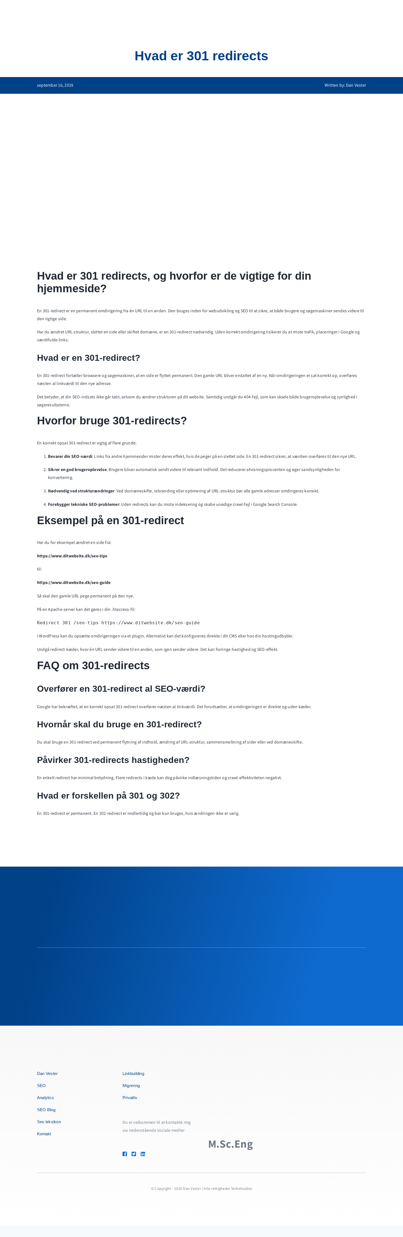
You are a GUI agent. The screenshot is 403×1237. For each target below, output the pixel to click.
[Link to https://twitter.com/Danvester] (134, 1154)
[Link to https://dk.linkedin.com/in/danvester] (151, 1154)
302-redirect (110, 813)
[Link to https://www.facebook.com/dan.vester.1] (125, 1154)
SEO (244, 311)
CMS (233, 636)
